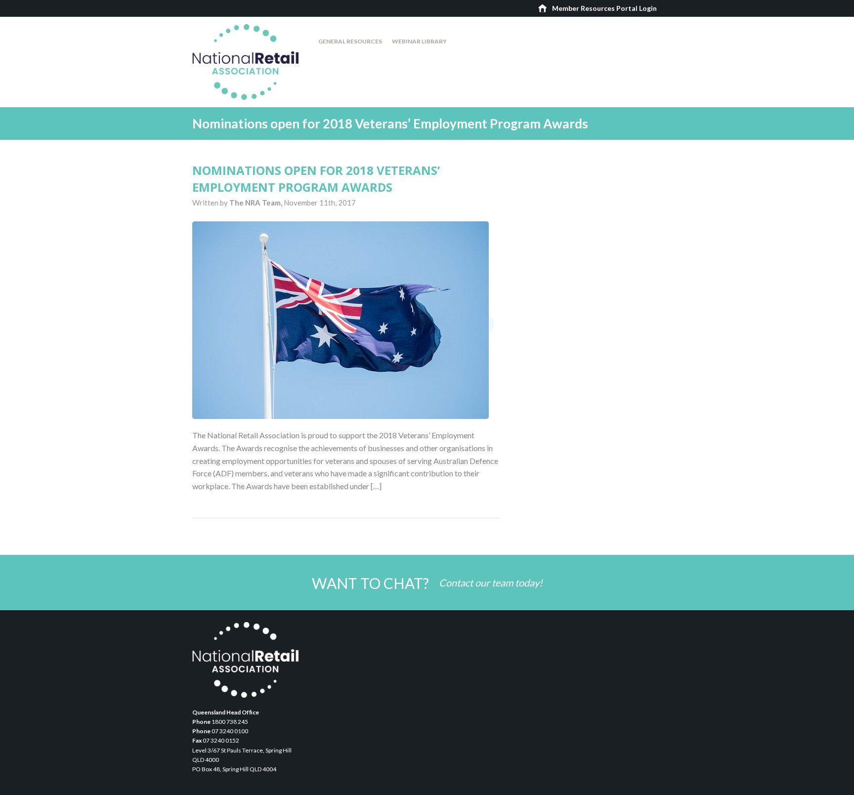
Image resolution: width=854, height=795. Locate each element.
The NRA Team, (256, 202)
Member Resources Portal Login (604, 8)
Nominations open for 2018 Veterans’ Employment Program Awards (316, 178)
